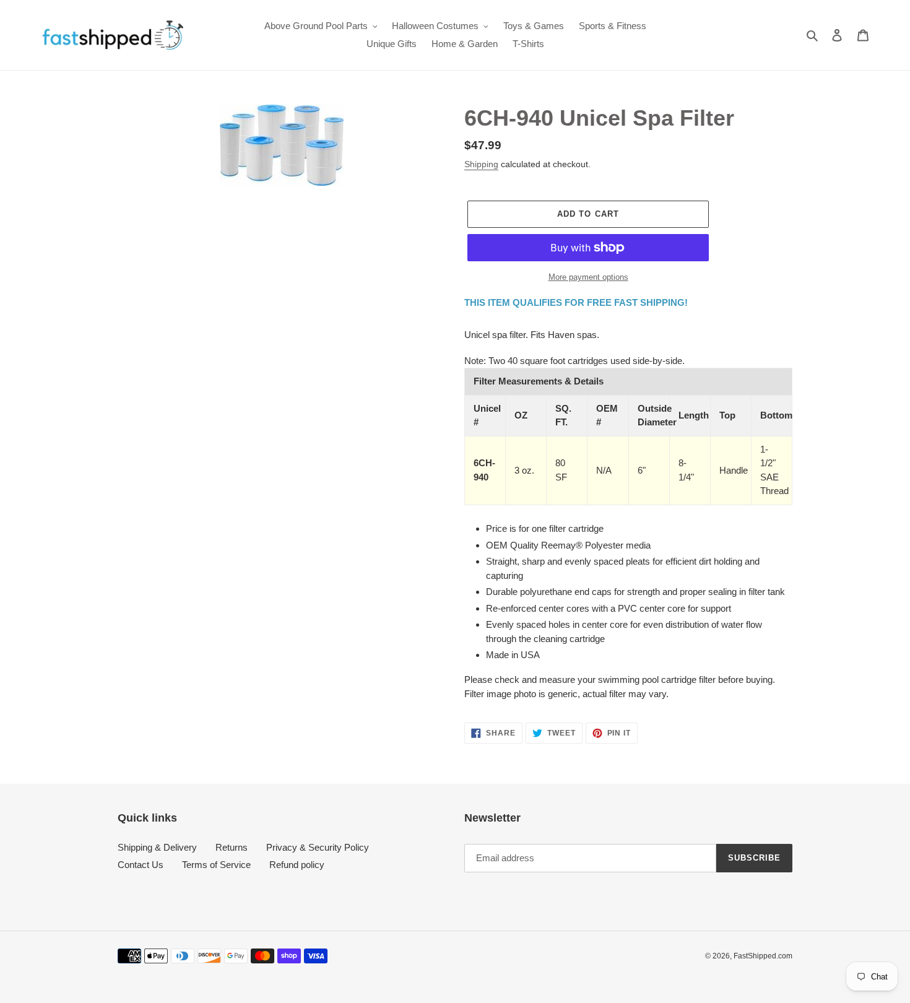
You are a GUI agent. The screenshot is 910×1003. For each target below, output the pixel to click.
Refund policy (296, 864)
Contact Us (140, 864)
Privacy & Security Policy (317, 847)
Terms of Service (216, 864)
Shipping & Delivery (157, 847)
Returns (231, 847)
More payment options (588, 277)
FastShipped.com (763, 956)
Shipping (481, 164)
